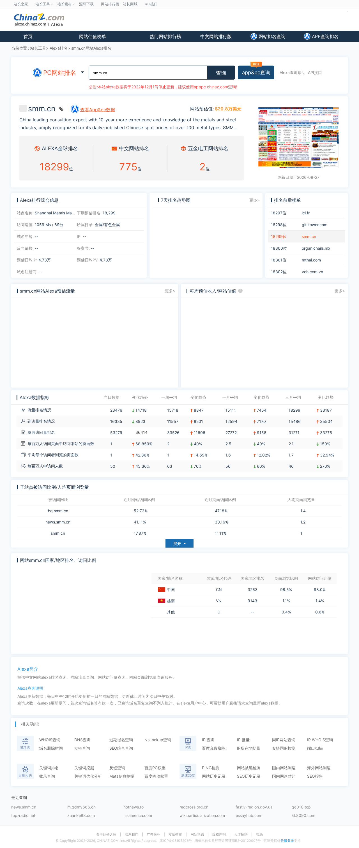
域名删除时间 (51, 748)
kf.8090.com (303, 816)
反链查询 (117, 767)
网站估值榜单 (92, 36)
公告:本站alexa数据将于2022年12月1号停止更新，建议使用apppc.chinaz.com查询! (163, 86)
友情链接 (175, 834)
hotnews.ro (133, 807)
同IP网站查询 (283, 739)
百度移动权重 (156, 776)
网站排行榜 (110, 4)
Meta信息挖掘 (121, 776)
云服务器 (287, 840)
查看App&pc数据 (97, 109)
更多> (254, 200)
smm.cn (58, 533)
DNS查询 (82, 739)
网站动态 (197, 834)
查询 (221, 73)
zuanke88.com (81, 816)
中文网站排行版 (216, 36)
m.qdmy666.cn (81, 807)
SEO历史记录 (249, 776)
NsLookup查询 (157, 739)
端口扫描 (315, 748)
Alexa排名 (59, 48)
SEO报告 (315, 776)
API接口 (315, 72)
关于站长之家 (106, 834)
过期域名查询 (121, 739)
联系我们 (131, 834)
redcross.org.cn (194, 807)
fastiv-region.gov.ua (254, 807)
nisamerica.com (137, 816)
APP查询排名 (324, 36)
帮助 (259, 834)
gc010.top (301, 807)
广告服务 (153, 834)
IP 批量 (243, 739)
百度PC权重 (154, 767)
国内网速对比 (284, 776)
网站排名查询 (271, 36)
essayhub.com (249, 816)
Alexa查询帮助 (292, 72)
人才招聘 (241, 834)
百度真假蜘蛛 (213, 748)
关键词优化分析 (88, 776)
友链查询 (82, 748)
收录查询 (47, 776)
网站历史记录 (213, 776)
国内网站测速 (284, 767)
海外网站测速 (319, 767)
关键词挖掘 (84, 767)
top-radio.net (23, 816)
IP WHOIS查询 (320, 739)
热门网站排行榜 (165, 36)
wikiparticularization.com (202, 816)
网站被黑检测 (249, 767)
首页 (28, 36)
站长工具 (38, 48)
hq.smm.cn (58, 511)
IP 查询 (208, 739)
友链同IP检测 (283, 748)
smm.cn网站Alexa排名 (91, 48)
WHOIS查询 (49, 739)
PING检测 (210, 767)
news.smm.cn (57, 522)
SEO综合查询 (121, 748)
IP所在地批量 (248, 748)
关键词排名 (49, 767)
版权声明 (219, 834)
